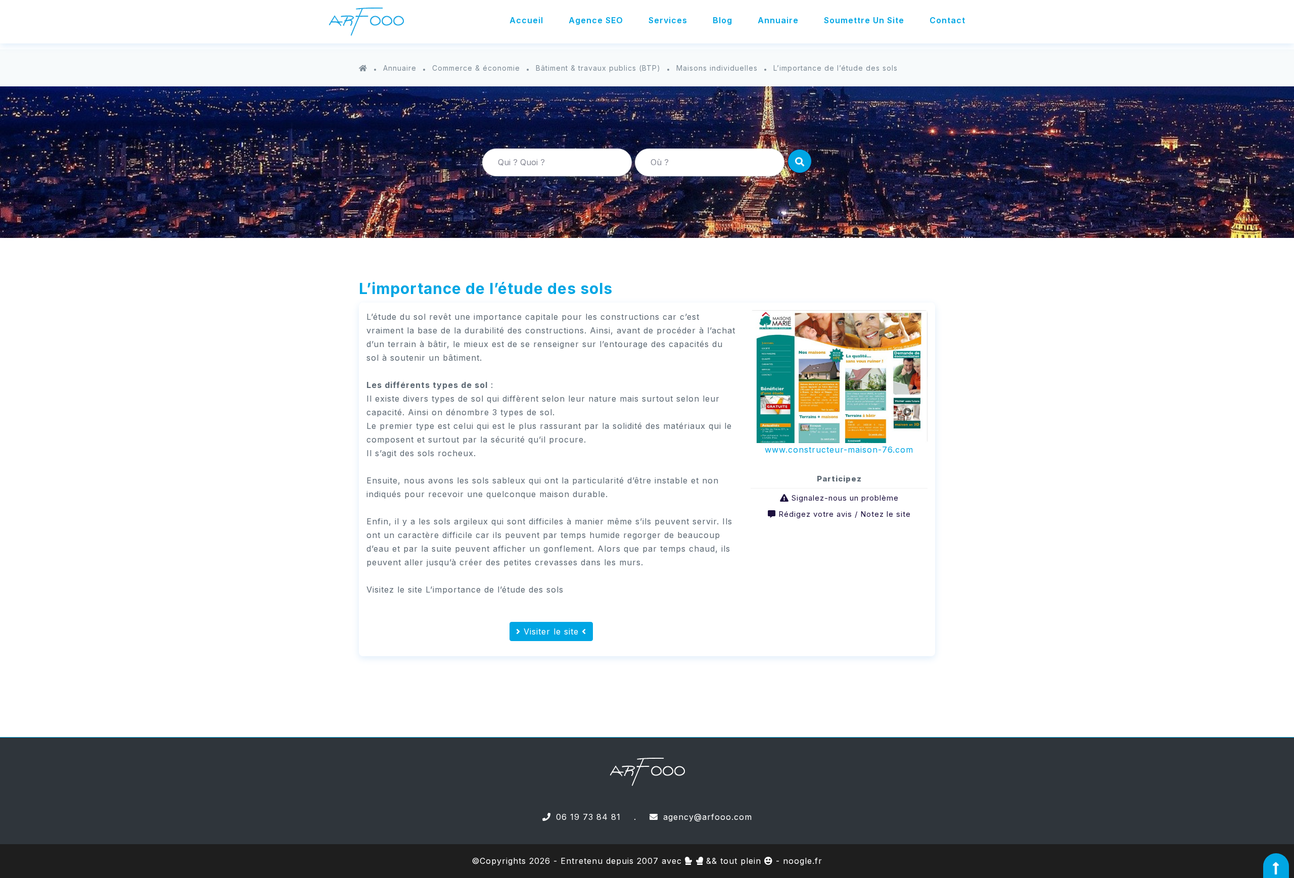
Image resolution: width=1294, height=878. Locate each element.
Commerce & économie (476, 68)
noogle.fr (802, 861)
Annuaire (778, 20)
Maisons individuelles (717, 68)
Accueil (526, 20)
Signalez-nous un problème (845, 498)
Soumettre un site (864, 20)
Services (668, 20)
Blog (722, 20)
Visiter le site (551, 631)
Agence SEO (596, 20)
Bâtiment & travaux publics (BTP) (598, 68)
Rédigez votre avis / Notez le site (844, 514)
